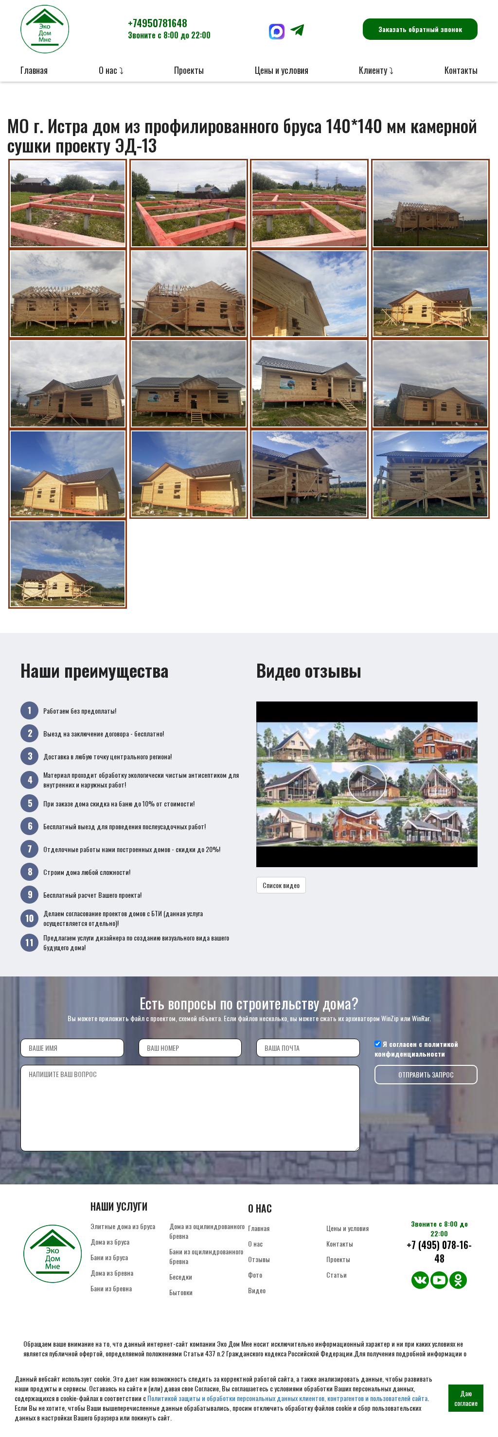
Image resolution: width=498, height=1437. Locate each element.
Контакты (461, 70)
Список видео (281, 885)
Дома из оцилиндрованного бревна (207, 1231)
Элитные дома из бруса (122, 1226)
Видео (257, 1290)
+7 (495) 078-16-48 (439, 1252)
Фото (255, 1274)
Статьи (336, 1274)
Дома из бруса (109, 1241)
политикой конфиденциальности (416, 1049)
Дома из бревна (111, 1272)
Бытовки (181, 1292)
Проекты (189, 70)
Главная (34, 70)
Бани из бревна (111, 1288)
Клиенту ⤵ (376, 70)
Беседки (180, 1276)
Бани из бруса (109, 1257)
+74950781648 (169, 28)
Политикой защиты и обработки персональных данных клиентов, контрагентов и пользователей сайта (287, 1398)
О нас (255, 1243)
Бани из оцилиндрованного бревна (206, 1256)
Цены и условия (281, 70)
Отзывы (259, 1259)
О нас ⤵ (111, 70)
